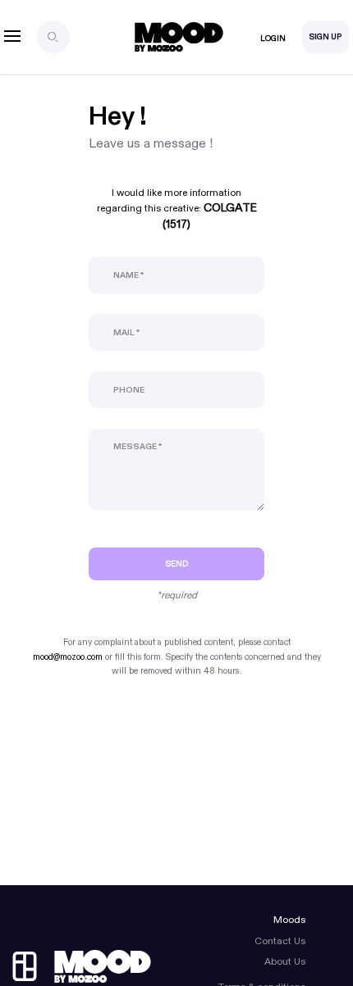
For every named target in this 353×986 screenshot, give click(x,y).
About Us (284, 961)
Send (177, 564)
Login (273, 38)
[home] (82, 966)
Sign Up (325, 37)
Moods (289, 919)
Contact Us (279, 940)
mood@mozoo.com (68, 657)
